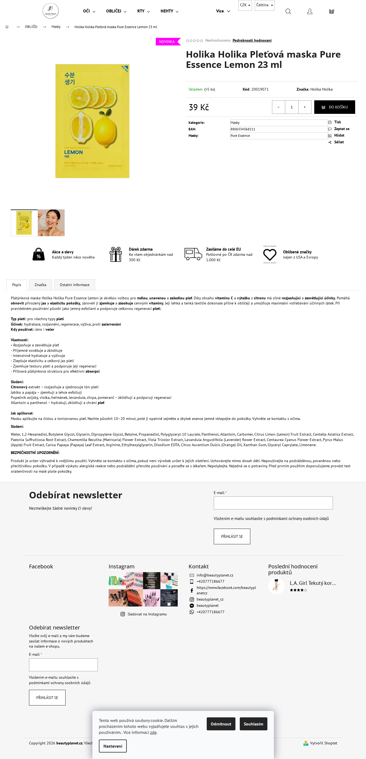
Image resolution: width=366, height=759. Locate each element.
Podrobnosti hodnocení (252, 40)
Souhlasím (253, 724)
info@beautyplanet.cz (215, 575)
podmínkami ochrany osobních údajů (297, 518)
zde (153, 732)
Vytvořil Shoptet (323, 743)
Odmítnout (221, 724)
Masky (235, 122)
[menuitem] (89, 11)
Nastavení (112, 746)
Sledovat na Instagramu (147, 614)
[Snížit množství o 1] (278, 107)
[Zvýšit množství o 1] (304, 107)
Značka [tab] (40, 284)
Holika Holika (321, 89)
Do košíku (338, 107)
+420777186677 (211, 581)
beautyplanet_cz (210, 599)
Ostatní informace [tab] (74, 284)
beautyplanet (208, 605)
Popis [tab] (16, 284)
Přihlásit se (232, 536)
